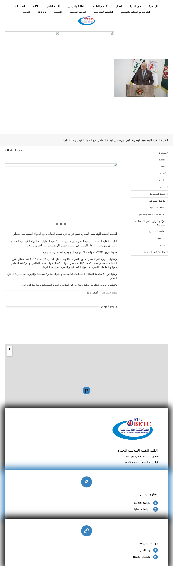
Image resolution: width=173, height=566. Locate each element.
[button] (86, 390)
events (162, 159)
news (163, 166)
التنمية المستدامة (158, 194)
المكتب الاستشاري (157, 231)
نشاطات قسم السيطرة (155, 252)
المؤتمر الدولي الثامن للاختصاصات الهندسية (150, 223)
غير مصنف (161, 238)
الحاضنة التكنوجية (157, 201)
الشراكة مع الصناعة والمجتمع (152, 214)
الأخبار (88, 293)
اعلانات (162, 180)
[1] (86, 16)
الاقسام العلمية (141, 556)
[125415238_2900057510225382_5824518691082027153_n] (61, 194)
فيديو (163, 245)
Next (9, 150)
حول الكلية (145, 550)
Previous (19, 150)
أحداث (95, 293)
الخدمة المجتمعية (158, 207)
